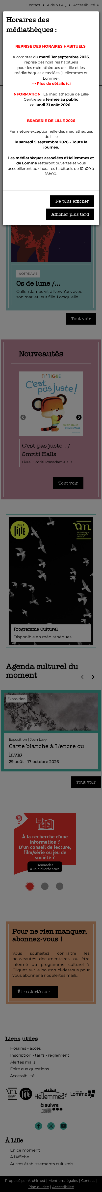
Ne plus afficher (72, 201)
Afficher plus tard (70, 214)
